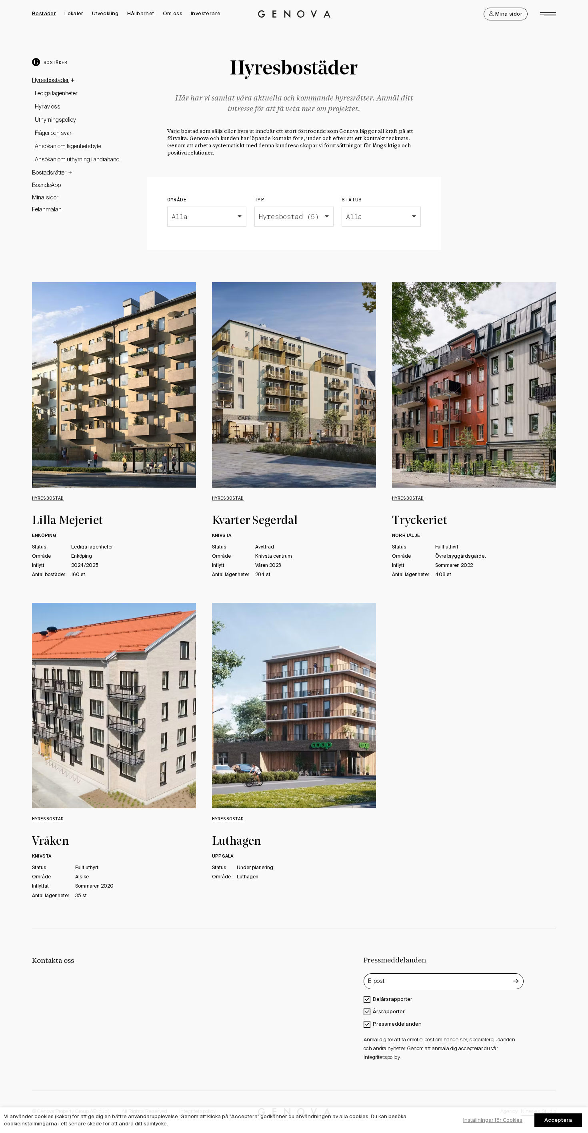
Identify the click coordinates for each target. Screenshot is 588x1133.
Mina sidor (45, 198)
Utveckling (105, 13)
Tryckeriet (419, 521)
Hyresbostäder (50, 80)
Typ (259, 200)
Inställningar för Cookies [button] (492, 1120)
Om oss (172, 13)
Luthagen (236, 842)
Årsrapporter (389, 1011)
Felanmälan (47, 210)
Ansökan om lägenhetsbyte (68, 146)
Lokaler (74, 13)
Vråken (50, 842)
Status (352, 200)
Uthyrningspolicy (55, 120)
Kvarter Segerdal (255, 521)
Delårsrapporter (392, 999)
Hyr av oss (47, 107)
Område (177, 200)
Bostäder (44, 13)
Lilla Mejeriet (67, 521)
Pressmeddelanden (397, 1024)
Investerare (205, 13)
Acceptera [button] (558, 1120)
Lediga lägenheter (56, 93)
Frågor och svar (53, 133)
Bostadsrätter (49, 172)
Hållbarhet (140, 13)
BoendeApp (46, 185)
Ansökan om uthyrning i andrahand (77, 160)
